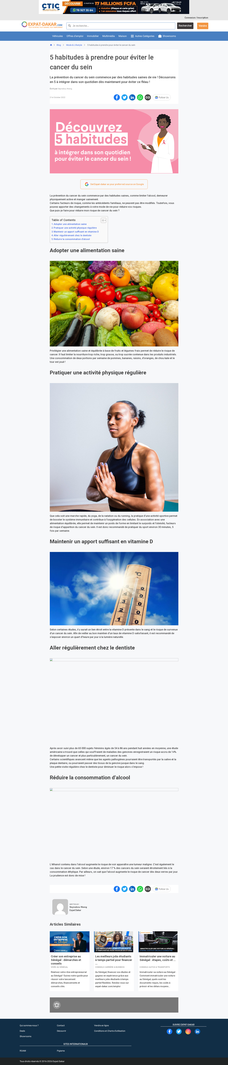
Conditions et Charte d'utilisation (109, 1031)
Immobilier (93, 36)
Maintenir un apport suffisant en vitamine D (76, 231)
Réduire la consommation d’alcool (72, 239)
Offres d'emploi (75, 36)
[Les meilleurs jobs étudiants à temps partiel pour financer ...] (114, 942)
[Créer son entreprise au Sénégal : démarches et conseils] (70, 942)
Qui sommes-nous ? (29, 1025)
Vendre (203, 25)
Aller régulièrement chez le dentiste (72, 235)
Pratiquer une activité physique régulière (75, 228)
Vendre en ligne (101, 1025)
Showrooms (169, 36)
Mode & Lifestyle (74, 45)
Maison (122, 36)
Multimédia (108, 36)
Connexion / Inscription (196, 17)
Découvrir (61, 1031)
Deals (22, 1031)
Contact (61, 1025)
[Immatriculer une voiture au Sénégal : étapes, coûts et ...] (158, 942)
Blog (59, 45)
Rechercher (185, 25)
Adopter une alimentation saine (70, 224)
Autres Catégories (144, 36)
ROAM (23, 1050)
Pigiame (61, 1050)
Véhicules (57, 36)
